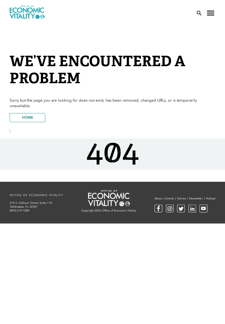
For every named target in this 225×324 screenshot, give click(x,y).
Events (169, 198)
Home (27, 117)
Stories (181, 198)
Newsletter (196, 198)
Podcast (210, 198)
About (158, 198)
